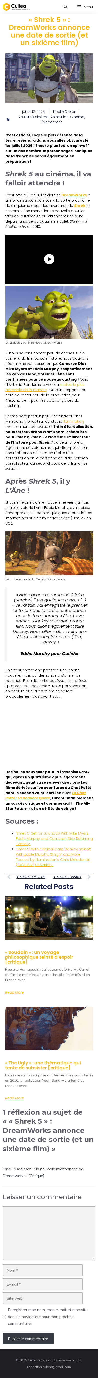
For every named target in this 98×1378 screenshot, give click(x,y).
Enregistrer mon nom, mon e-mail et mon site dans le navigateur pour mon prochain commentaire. (48, 1316)
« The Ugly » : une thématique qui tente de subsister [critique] (43, 1065)
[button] (65, 7)
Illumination (73, 421)
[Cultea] (16, 7)
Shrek (79, 205)
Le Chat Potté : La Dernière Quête (45, 795)
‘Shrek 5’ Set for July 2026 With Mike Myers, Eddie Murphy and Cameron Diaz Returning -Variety (54, 838)
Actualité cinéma (33, 116)
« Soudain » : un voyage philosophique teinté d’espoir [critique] (39, 957)
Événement (52, 122)
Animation (59, 116)
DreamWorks (74, 195)
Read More (14, 992)
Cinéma (77, 116)
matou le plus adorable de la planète (45, 387)
